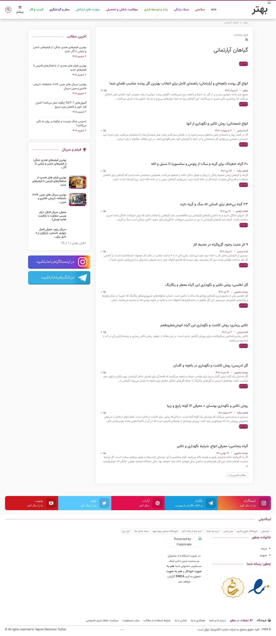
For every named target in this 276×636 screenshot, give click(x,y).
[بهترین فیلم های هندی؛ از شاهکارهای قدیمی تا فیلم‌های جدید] (77, 182)
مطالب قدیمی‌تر (238, 475)
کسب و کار (36, 9)
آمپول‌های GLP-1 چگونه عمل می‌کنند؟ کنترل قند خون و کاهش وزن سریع (61, 105)
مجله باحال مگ (141, 531)
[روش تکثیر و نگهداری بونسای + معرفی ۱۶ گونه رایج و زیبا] (240, 394)
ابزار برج (126, 531)
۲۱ (102, 90)
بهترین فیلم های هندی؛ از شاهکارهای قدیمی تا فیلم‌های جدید (59, 68)
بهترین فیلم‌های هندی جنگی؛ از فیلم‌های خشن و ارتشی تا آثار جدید (59, 49)
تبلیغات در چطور (239, 620)
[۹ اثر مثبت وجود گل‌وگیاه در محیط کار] (240, 232)
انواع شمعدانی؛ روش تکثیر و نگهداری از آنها (217, 124)
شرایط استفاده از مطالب (157, 620)
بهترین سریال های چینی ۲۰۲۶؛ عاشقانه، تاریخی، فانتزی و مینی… (49, 198)
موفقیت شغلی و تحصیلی (122, 9)
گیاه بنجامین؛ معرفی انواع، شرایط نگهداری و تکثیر (212, 446)
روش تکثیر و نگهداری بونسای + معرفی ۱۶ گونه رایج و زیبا (207, 406)
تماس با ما (181, 620)
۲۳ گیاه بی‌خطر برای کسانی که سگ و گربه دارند (214, 204)
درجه (264, 548)
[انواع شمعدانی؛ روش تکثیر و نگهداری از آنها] (240, 112)
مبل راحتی (228, 531)
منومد (263, 555)
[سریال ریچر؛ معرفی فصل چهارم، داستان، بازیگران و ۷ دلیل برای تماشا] (77, 234)
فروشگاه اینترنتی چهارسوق (165, 531)
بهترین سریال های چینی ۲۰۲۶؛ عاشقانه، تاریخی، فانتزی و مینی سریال (59, 86)
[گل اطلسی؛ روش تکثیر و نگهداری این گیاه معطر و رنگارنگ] (240, 273)
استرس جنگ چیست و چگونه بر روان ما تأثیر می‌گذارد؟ (61, 123)
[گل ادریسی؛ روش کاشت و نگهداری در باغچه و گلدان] (240, 353)
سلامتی (200, 9)
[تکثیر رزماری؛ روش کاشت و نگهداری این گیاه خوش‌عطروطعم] (240, 313)
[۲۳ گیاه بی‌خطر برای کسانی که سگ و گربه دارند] (240, 192)
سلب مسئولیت (130, 620)
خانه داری (243, 63)
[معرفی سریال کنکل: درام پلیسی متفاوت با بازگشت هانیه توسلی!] (77, 217)
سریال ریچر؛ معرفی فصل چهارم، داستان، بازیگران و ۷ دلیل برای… (51, 233)
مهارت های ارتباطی (88, 9)
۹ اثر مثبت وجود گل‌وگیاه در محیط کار (220, 245)
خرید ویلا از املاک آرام (192, 531)
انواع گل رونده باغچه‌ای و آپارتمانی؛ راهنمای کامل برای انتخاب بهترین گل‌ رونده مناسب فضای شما (179, 84)
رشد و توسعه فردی (156, 9)
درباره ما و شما (217, 620)
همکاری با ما (198, 620)
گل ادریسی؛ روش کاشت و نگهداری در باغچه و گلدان (210, 366)
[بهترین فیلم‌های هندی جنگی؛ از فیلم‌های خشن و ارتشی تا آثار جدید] (77, 164)
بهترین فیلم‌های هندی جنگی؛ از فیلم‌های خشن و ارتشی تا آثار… (49, 164)
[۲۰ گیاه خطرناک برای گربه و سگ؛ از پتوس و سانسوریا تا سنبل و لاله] (240, 152)
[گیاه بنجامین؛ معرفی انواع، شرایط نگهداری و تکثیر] (240, 434)
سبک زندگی (181, 9)
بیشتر (20, 12)
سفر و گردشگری (60, 9)
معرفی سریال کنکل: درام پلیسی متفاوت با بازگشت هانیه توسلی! (52, 216)
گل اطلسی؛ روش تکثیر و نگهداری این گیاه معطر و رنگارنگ (206, 285)
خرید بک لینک (212, 531)
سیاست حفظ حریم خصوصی (102, 620)
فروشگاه (262, 620)
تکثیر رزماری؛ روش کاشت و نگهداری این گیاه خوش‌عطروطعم (204, 325)
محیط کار (243, 225)
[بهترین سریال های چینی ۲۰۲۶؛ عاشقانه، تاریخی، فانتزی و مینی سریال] (77, 199)
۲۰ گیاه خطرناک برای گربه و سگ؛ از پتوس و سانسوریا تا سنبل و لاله (199, 164)
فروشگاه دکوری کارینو (247, 531)
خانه (214, 9)
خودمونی (265, 531)
